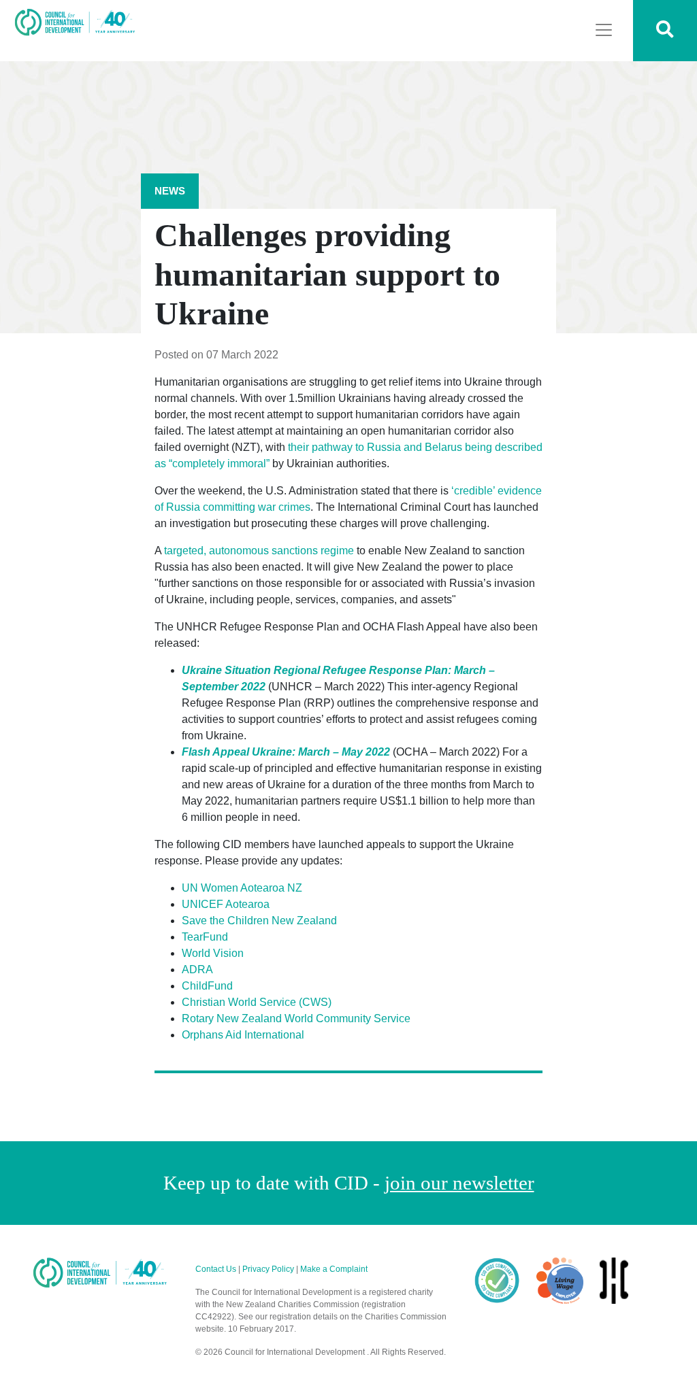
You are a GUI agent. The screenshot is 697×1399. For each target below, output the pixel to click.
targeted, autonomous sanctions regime (259, 550)
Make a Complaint (334, 1269)
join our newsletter (459, 1183)
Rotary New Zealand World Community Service (296, 1018)
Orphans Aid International (243, 1035)
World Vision (213, 953)
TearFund (205, 937)
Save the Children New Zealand (259, 920)
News (170, 191)
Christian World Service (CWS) (256, 1002)
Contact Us (215, 1269)
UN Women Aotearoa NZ (242, 888)
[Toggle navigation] (603, 30)
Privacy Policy (268, 1269)
